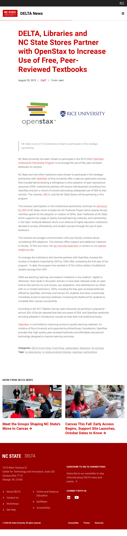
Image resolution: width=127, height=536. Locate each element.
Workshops (13, 503)
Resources (99, 523)
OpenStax (42, 178)
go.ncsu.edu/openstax (66, 245)
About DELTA (13, 491)
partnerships (90, 352)
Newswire (85, 348)
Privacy (87, 523)
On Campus (97, 348)
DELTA (46, 194)
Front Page (58, 348)
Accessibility (43, 507)
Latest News (72, 348)
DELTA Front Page (41, 348)
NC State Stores (33, 352)
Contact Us (13, 497)
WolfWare (42, 501)
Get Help (11, 509)
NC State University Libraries (56, 352)
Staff (43, 80)
